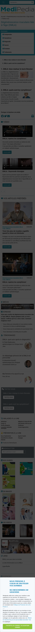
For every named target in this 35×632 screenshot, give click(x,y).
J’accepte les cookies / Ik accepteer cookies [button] (17, 626)
